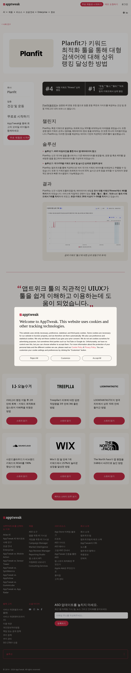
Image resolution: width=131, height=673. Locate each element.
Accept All (97, 358)
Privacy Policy (90, 347)
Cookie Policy (77, 347)
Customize (65, 358)
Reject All (34, 358)
